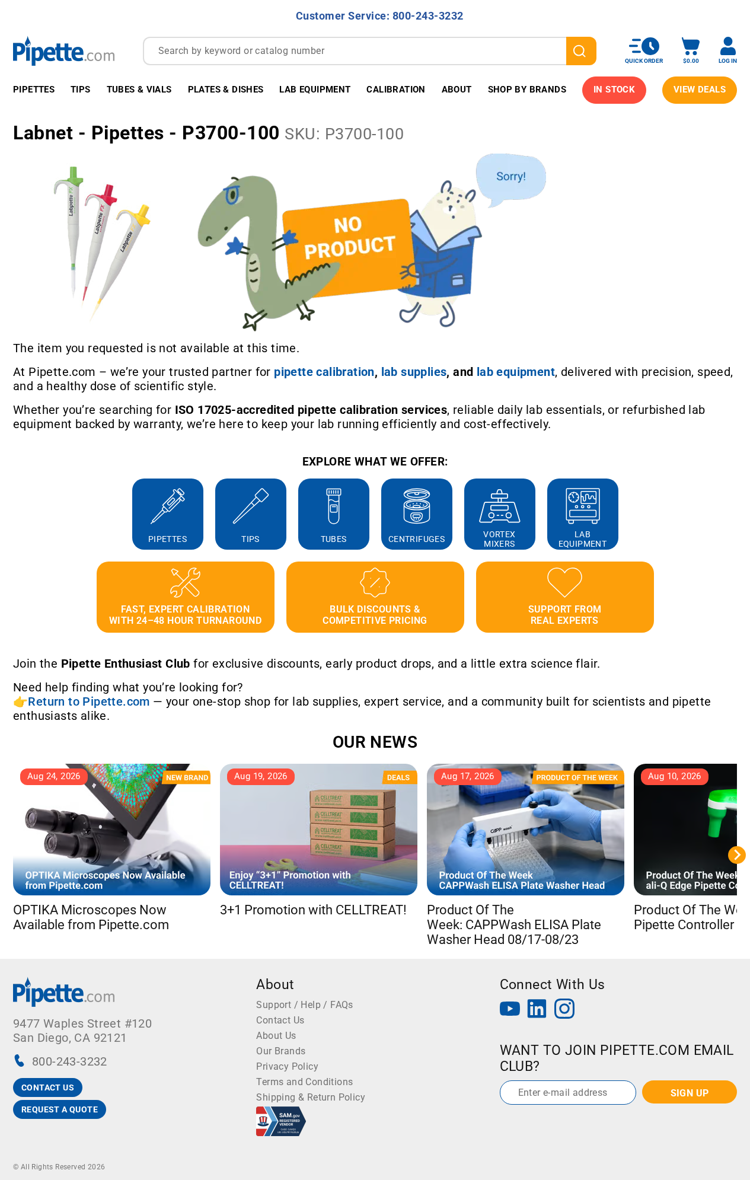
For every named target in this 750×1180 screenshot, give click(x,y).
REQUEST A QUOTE (59, 1109)
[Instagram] (564, 1010)
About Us (276, 1035)
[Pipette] (63, 51)
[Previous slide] (13, 514)
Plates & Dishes (226, 89)
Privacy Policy (287, 1066)
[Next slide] (737, 514)
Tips (81, 89)
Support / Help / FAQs (304, 1004)
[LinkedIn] (537, 1010)
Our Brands (280, 1051)
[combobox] (369, 51)
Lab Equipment (314, 89)
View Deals (700, 89)
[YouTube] (510, 1010)
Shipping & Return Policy (310, 1097)
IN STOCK (614, 89)
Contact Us (280, 1020)
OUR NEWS (375, 742)
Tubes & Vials (139, 89)
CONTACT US (47, 1087)
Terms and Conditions (304, 1081)
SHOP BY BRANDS (527, 89)
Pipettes (34, 89)
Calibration (395, 89)
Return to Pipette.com (88, 701)
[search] (581, 51)
